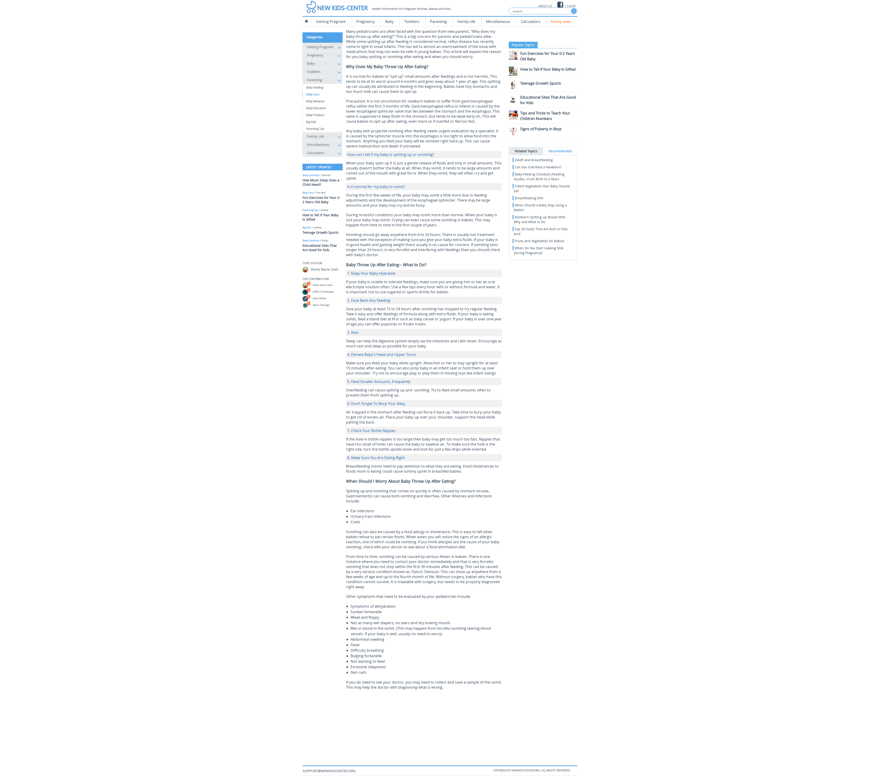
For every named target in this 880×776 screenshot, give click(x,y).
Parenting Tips (315, 128)
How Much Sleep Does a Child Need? (320, 182)
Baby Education (316, 108)
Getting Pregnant (331, 21)
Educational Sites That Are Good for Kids (319, 247)
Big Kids (311, 122)
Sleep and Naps (311, 175)
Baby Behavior (315, 101)
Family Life (466, 21)
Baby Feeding (314, 87)
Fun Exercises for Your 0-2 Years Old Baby (321, 199)
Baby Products (315, 115)
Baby (389, 21)
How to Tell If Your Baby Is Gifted (548, 69)
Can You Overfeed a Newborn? (538, 167)
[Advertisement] (424, 724)
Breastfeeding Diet (529, 198)
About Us (545, 6)
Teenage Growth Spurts (320, 232)
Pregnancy (365, 21)
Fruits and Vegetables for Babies (539, 241)
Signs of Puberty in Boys (541, 128)
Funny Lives (561, 21)
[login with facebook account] (560, 4)
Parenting (438, 21)
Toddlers (411, 21)
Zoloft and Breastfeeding (534, 160)
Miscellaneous (498, 21)
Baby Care (312, 94)
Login (571, 6)
